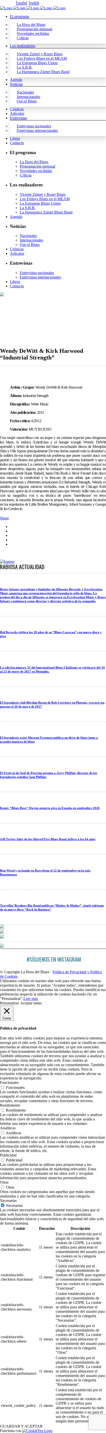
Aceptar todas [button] (31, 1003)
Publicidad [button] (8, 1155)
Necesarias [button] (8, 1200)
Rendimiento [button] (10, 1105)
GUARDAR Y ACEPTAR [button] (21, 1426)
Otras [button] (4, 1182)
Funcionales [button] (9, 1082)
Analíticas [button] (8, 1128)
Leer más (30, 998)
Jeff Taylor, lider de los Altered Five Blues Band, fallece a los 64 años (47, 839)
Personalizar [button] (9, 1003)
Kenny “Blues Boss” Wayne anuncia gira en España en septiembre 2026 (50, 808)
